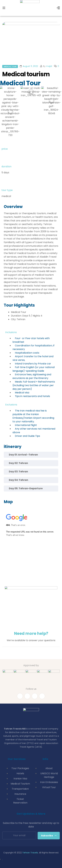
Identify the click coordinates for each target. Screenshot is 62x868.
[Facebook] (20, 696)
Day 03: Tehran (18, 471)
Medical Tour (10, 66)
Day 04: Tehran (18, 480)
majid (49, 66)
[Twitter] (35, 696)
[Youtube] (27, 696)
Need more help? (31, 633)
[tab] (31, 455)
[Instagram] (42, 696)
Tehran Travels (30, 852)
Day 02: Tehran (18, 463)
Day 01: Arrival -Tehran (23, 454)
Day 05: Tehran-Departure (26, 488)
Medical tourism (26, 74)
